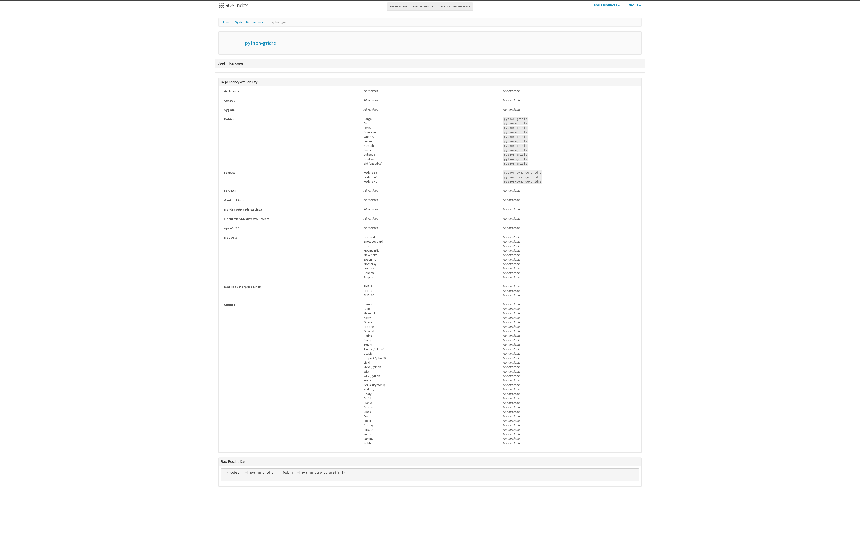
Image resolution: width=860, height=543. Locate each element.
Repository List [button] (424, 6)
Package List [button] (398, 6)
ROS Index (236, 5)
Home (226, 22)
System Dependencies (250, 22)
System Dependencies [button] (455, 6)
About (633, 5)
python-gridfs (260, 42)
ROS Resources (606, 5)
